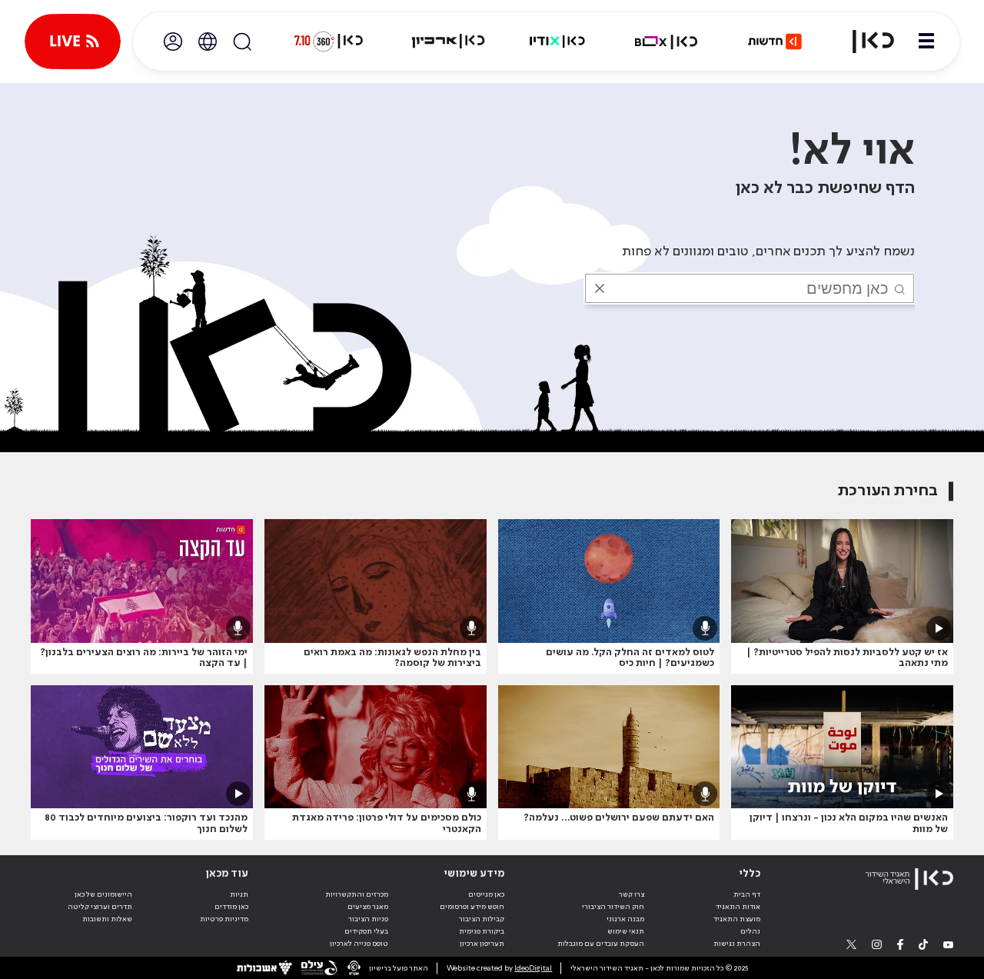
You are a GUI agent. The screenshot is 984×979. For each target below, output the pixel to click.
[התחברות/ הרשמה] (173, 41)
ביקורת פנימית (481, 931)
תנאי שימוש (625, 931)
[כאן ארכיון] (448, 41)
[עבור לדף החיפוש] (242, 41)
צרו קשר (631, 894)
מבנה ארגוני (625, 919)
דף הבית (746, 894)
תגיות (239, 894)
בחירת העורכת (888, 491)
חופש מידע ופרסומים (472, 907)
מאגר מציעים (367, 907)
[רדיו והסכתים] (557, 41)
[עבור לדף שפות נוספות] (207, 41)
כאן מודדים (231, 907)
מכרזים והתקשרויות (356, 894)
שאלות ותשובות (107, 919)
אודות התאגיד (738, 907)
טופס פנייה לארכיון (359, 943)
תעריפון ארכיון (482, 943)
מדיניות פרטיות (224, 919)
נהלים (750, 931)
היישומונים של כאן (103, 894)
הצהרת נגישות (736, 943)
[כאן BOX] (666, 41)
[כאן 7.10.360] (328, 41)
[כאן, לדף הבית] (864, 41)
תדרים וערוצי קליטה (100, 907)
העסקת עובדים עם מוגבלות (600, 943)
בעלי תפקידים (366, 931)
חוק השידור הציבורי (613, 907)
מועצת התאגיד (736, 919)
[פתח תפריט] (926, 41)
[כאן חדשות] (775, 41)
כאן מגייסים (486, 894)
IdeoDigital (533, 968)
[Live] (73, 41)
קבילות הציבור (481, 919)
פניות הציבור (368, 919)
